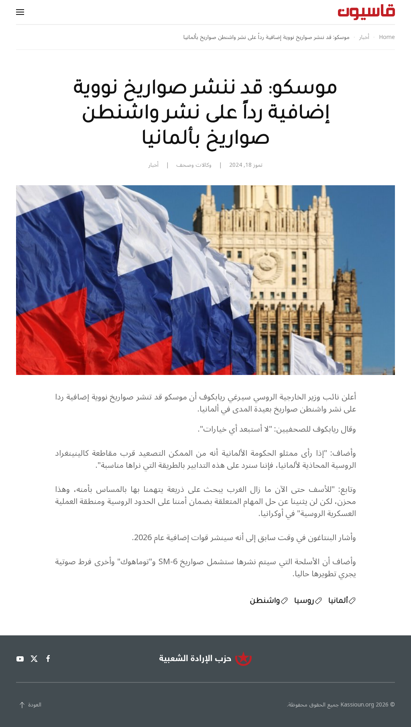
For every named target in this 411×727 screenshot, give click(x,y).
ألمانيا (338, 602)
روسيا (304, 602)
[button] (20, 12)
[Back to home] (366, 12)
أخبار (154, 165)
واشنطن (265, 602)
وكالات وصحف (194, 165)
